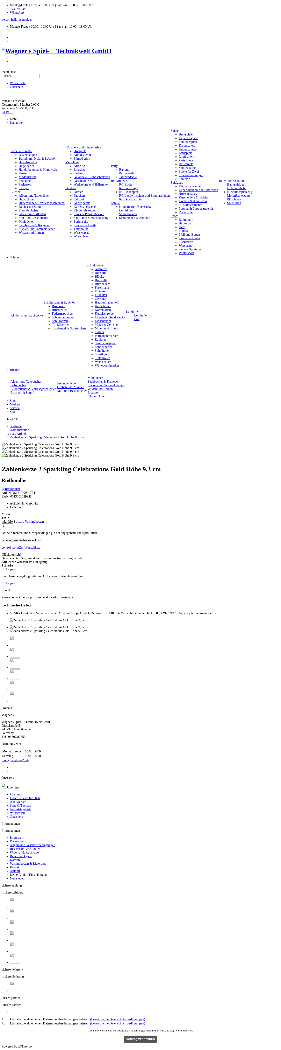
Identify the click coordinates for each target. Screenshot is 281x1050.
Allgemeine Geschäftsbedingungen (32, 845)
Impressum (17, 837)
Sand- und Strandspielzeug (91, 218)
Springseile (81, 221)
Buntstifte (101, 280)
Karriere (15, 860)
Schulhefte (102, 350)
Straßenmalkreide (85, 225)
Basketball (185, 223)
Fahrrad (79, 199)
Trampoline (81, 229)
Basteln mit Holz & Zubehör (37, 158)
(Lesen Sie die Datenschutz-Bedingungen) (117, 1019)
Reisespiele (186, 164)
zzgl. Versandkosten (31, 521)
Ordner (99, 332)
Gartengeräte (82, 203)
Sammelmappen (105, 343)
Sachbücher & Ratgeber (34, 225)
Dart (182, 227)
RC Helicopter (128, 192)
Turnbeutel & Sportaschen (69, 328)
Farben (78, 173)
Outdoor (70, 188)
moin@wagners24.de (15, 760)
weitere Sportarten (190, 249)
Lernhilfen (126, 210)
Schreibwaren (128, 214)
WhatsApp (17, 12)
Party (114, 166)
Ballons (124, 169)
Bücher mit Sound (30, 206)
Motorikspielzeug (238, 195)
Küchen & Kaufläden (193, 201)
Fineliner (100, 291)
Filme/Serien (82, 158)
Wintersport (186, 253)
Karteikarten (103, 310)
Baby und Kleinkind (232, 180)
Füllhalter (101, 295)
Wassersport (186, 245)
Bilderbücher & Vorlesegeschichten (42, 203)
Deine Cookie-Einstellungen (28, 874)
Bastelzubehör (28, 162)
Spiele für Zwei (189, 171)
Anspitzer (101, 269)
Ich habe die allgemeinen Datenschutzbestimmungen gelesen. (77, 1019)
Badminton (186, 219)
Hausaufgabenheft (106, 302)
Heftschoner (103, 306)
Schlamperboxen (63, 317)
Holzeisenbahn (236, 188)
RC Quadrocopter (130, 199)
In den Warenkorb (21, 540)
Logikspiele (186, 156)
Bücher (15, 192)
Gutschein (16, 816)
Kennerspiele (187, 149)
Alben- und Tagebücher (34, 195)
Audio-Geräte (83, 155)
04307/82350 (18, 9)
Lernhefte (140, 315)
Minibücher (26, 221)
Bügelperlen (27, 166)
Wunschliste (18, 813)
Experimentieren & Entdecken (198, 190)
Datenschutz (18, 841)
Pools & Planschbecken (89, 214)
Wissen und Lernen (31, 232)
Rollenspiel (186, 212)
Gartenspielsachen (85, 206)
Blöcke (99, 276)
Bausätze (79, 169)
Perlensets (25, 184)
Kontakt (15, 867)
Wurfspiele (81, 236)
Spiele (175, 130)
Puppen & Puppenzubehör (196, 208)
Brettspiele (186, 134)
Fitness (183, 230)
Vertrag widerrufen (140, 1039)
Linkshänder (103, 321)
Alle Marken (18, 802)
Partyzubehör (127, 173)
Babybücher (27, 199)
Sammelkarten (188, 167)
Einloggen (8, 583)
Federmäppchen (62, 313)
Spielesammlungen (191, 175)
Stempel (24, 188)
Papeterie (25, 180)
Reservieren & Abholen (25, 848)
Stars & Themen (20, 805)
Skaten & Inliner (189, 238)
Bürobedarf (102, 284)
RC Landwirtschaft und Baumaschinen (144, 195)
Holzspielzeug (188, 193)
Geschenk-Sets (83, 180)
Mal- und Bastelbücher (33, 218)
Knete (23, 173)
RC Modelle (119, 180)
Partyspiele (186, 160)
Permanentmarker (106, 336)
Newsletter (17, 878)
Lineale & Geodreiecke (110, 317)
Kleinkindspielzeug (239, 192)
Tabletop (184, 179)
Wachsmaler (103, 361)
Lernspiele (185, 153)
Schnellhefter (103, 347)
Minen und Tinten (106, 328)
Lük (136, 319)
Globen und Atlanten (32, 214)
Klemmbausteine (190, 186)
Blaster (78, 192)
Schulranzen (60, 321)
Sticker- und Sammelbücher (37, 229)
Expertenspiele (188, 138)
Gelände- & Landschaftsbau (92, 177)
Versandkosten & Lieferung (28, 863)
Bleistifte (100, 272)
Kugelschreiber (105, 313)
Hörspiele (80, 151)
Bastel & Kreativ (21, 151)
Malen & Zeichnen (107, 324)
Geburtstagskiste (20, 809)
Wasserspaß (81, 232)
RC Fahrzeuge (128, 188)
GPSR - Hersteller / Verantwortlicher (34, 613)
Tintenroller (102, 358)
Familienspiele (188, 142)
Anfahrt (15, 871)
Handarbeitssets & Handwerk (38, 169)
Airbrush (79, 166)
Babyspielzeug (236, 184)
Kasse (7, 112)
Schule (115, 203)
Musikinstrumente (190, 205)
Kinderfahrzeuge (84, 210)
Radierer (100, 339)
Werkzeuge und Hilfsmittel (91, 184)
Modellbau (72, 162)
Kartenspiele (187, 145)
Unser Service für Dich (25, 798)
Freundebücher (28, 210)
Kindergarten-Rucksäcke (135, 206)
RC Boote (125, 184)
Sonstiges (101, 354)
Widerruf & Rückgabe (24, 852)
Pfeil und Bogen (189, 234)
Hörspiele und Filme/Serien (83, 147)
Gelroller (100, 298)
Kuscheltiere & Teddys (194, 197)
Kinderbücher (97, 396)
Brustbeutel (59, 310)
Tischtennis (186, 242)
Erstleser (93, 392)
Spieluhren (234, 203)
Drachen (79, 195)
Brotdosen (58, 306)
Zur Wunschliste (21, 547)
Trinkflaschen (61, 324)
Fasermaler (102, 287)
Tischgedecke (128, 177)
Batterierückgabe (21, 856)
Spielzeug (177, 182)
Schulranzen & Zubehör (134, 218)
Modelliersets (27, 177)
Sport (174, 216)
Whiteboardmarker (107, 365)
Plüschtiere (234, 199)
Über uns (16, 794)
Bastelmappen (28, 155)
